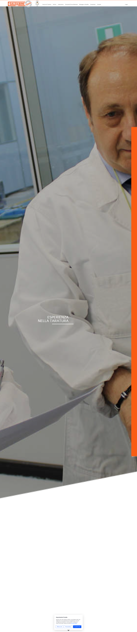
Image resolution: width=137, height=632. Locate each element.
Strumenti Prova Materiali (71, 4)
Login (126, 4)
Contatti (99, 4)
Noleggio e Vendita (84, 4)
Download (92, 4)
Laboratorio (61, 4)
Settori (54, 4)
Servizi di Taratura (46, 4)
